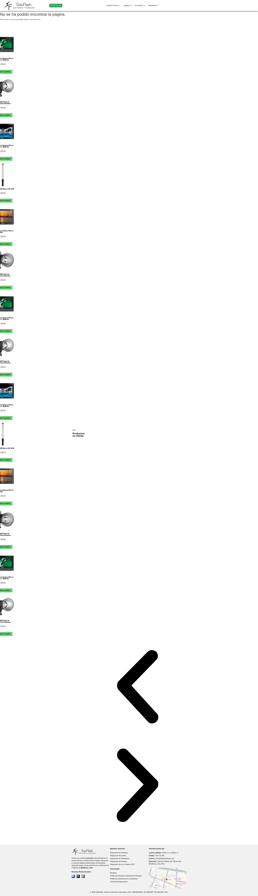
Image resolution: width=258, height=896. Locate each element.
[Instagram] (78, 876)
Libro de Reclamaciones (119, 882)
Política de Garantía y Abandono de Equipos (126, 876)
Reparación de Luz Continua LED (122, 864)
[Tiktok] (83, 876)
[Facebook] (73, 876)
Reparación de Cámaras (119, 853)
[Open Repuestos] (157, 5)
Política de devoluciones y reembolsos (124, 879)
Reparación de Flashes (118, 861)
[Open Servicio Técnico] (120, 5)
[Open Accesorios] (144, 5)
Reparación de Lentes (118, 855)
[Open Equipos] (131, 5)
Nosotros (113, 873)
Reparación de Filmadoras (119, 858)
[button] (137, 687)
